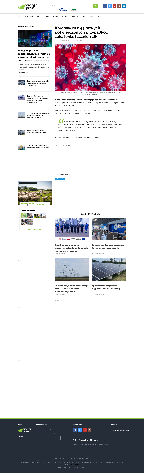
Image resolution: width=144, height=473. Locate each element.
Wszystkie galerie (35, 229)
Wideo (47, 16)
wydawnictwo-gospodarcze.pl (88, 444)
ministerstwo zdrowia (63, 145)
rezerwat (40, 438)
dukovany (40, 434)
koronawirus (67, 143)
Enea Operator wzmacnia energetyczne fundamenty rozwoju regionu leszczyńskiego (71, 248)
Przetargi (64, 16)
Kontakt (91, 16)
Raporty (39, 16)
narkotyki (48, 430)
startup (40, 430)
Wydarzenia (28, 16)
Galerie (55, 16)
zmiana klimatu (51, 434)
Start (19, 16)
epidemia (58, 143)
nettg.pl (75, 444)
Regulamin (74, 16)
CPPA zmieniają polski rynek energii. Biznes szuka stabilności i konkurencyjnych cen (72, 288)
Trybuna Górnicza (103, 444)
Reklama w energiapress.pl (121, 430)
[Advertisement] (90, 162)
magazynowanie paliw (52, 438)
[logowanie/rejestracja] (97, 16)
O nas (83, 16)
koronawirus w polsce (81, 143)
